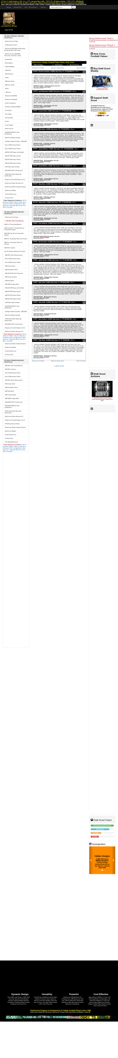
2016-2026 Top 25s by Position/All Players (14, 234)
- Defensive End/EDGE (10, 95)
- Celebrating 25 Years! (10, 45)
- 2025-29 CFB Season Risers (12, 159)
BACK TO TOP (60, 366)
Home (8, 7)
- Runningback (8, 63)
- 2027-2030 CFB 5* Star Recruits (13, 170)
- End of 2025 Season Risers (12, 145)
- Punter (6, 121)
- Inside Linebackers (10, 103)
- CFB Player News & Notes (12, 167)
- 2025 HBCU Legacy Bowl (11, 398)
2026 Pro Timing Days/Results (12, 224)
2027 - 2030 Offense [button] (31, 7)
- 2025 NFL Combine (10, 369)
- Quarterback (8, 59)
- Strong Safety (8, 117)
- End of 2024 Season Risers (12, 373)
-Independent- (18, 203)
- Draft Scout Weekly (10, 190)
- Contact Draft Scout (10, 194)
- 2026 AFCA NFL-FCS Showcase (13, 273)
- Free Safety (7, 114)
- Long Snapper (8, 125)
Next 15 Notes (81, 68)
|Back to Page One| (57, 68)
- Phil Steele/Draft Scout (11, 442)
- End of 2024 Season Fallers (12, 376)
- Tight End (7, 70)
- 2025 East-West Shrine (11, 387)
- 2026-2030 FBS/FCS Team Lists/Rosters (12, 133)
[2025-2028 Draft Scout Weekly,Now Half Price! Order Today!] (60, 1017)
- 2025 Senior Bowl (9, 384)
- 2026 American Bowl (10, 277)
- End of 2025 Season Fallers (12, 148)
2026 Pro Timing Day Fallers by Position (13, 243)
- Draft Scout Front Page (11, 41)
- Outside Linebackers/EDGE (12, 106)
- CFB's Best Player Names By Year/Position (12, 175)
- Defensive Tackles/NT (10, 99)
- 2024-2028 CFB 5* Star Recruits (13, 402)
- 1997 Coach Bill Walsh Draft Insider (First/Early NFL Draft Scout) (14, 49)
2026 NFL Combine (9, 247)
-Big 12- (17, 202)
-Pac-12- (22, 205)
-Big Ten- (22, 202)
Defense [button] (43, 7)
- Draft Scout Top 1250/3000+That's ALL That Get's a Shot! (12, 54)
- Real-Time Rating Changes (12, 137)
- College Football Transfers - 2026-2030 (15, 141)
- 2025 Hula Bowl (9, 391)
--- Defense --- (8, 92)
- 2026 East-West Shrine (11, 269)
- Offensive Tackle (9, 85)
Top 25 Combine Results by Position (14, 251)
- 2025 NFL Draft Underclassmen (13, 380)
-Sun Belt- (10, 207)
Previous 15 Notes (38, 68)
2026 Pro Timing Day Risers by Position (15, 238)
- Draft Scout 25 (8, 128)
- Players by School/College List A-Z (14, 179)
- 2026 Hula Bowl (9, 280)
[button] (91, 860)
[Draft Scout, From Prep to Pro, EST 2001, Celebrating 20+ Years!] (9, 18)
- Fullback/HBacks (9, 66)
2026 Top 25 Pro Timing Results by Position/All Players (14, 229)
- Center (6, 77)
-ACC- (24, 200)
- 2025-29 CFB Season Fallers (12, 163)
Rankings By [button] (17, 7)
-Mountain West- (14, 205)
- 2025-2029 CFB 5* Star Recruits (13, 324)
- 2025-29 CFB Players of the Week (14, 152)
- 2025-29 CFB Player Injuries (12, 156)
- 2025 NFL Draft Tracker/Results (13, 365)
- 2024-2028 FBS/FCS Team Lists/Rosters (12, 406)
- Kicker (6, 88)
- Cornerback (8, 110)
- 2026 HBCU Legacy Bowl (11, 284)
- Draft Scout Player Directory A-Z (13, 183)
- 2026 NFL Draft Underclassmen (13, 255)
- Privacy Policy (8, 198)
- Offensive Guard (9, 81)
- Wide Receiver (8, 74)
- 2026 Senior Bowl (9, 266)
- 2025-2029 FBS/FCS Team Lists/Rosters (12, 307)
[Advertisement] (68, 21)
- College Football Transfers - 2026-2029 (15, 311)
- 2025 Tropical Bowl (10, 395)
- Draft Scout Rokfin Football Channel (15, 187)
